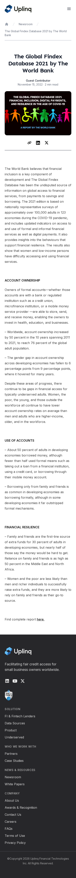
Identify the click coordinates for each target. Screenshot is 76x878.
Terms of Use (15, 836)
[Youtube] (14, 681)
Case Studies (14, 761)
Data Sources (15, 723)
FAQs (8, 829)
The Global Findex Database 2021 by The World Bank (36, 33)
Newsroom (26, 24)
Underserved (14, 737)
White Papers (15, 784)
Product (11, 730)
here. (40, 619)
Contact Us (13, 814)
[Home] (7, 24)
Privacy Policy (15, 843)
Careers (10, 822)
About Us (12, 800)
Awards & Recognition (21, 807)
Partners (11, 754)
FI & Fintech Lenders (20, 716)
